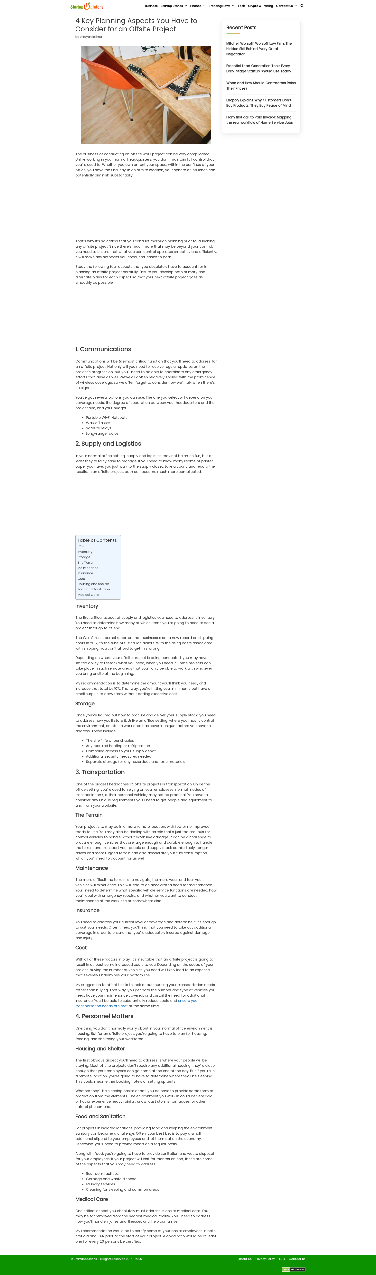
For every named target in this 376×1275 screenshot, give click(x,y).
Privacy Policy (265, 1259)
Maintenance (88, 568)
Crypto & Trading (260, 6)
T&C (282, 1259)
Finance (196, 6)
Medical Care (88, 595)
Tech (241, 6)
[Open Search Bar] (302, 6)
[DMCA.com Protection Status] (294, 1271)
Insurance (85, 573)
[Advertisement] (146, 209)
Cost (81, 578)
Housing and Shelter (93, 584)
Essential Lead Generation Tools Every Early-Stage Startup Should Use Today (258, 69)
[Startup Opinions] (87, 6)
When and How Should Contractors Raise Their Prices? (261, 86)
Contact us (284, 6)
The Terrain (86, 562)
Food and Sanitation (94, 589)
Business (151, 6)
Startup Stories (172, 6)
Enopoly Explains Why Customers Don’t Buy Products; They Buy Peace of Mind (258, 103)
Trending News (219, 6)
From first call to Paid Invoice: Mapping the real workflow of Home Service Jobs (259, 120)
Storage (84, 557)
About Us (245, 1259)
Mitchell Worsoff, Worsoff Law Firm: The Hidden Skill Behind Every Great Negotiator (259, 48)
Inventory (85, 552)
